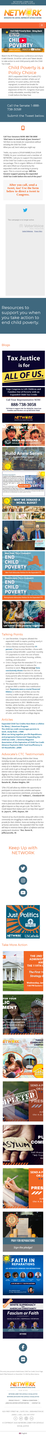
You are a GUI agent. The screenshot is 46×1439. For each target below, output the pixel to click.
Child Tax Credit (29, 1371)
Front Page (39, 1371)
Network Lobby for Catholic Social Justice (23, 1394)
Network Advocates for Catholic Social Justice (23, 1396)
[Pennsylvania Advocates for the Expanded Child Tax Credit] (23, 588)
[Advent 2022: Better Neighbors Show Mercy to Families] (23, 614)
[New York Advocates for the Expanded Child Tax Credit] (23, 563)
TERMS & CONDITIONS (29, 1400)
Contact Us (36, 1403)
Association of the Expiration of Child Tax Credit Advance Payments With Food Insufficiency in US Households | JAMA (23, 745)
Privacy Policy (14, 1400)
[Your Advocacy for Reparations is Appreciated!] (23, 1101)
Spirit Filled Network (6, 1374)
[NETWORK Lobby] (23, 14)
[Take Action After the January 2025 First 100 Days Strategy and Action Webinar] (23, 971)
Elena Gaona (35, 1374)
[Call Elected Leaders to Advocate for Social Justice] (23, 405)
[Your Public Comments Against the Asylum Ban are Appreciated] (23, 1014)
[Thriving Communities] (23, 1058)
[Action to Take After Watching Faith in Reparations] (23, 1275)
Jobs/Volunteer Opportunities (17, 1403)
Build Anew (20, 1371)
